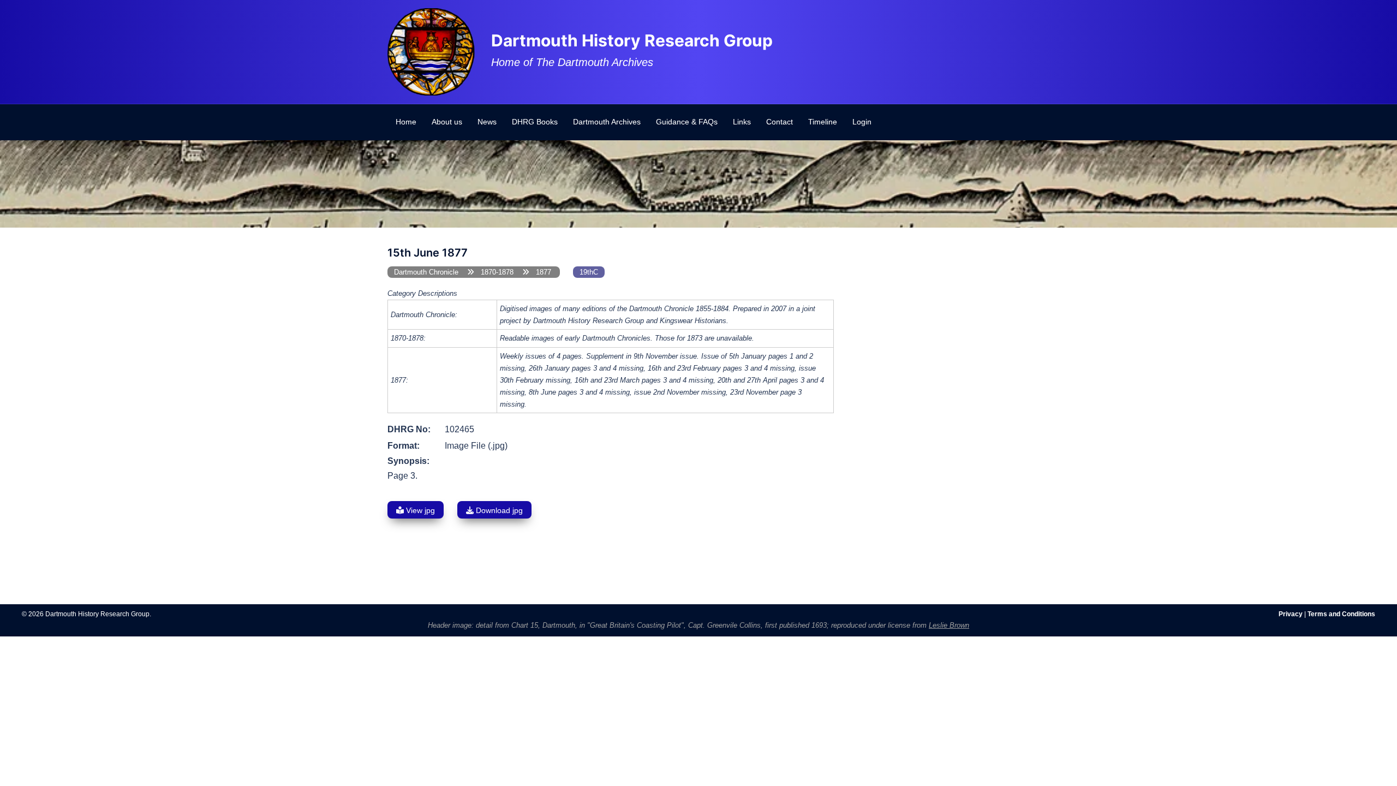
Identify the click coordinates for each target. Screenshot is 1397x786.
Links (742, 121)
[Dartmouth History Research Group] (431, 51)
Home (406, 121)
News (487, 121)
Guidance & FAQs (687, 121)
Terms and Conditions (1341, 614)
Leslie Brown (949, 625)
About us (447, 121)
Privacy (1291, 614)
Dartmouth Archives (607, 121)
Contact (779, 121)
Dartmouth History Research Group (632, 40)
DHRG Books (535, 121)
